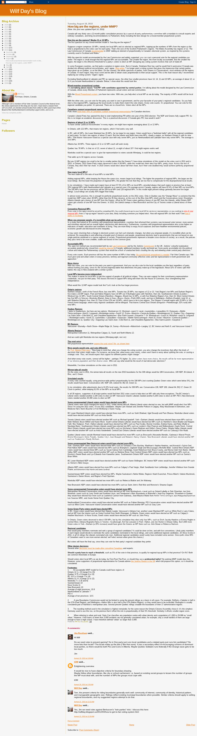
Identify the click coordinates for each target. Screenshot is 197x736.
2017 (6, 45)
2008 (6, 83)
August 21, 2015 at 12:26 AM (84, 716)
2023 (6, 32)
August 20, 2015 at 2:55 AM (83, 684)
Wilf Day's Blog (28, 11)
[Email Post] (90, 621)
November (10, 52)
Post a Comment (73, 721)
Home (131, 725)
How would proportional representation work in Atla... (24, 61)
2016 (6, 48)
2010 (6, 78)
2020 (6, 39)
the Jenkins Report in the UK (143, 561)
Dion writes (120, 68)
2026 (6, 25)
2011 (6, 76)
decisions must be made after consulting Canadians (101, 548)
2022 (6, 34)
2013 (6, 72)
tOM (76, 662)
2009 (6, 81)
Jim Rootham (80, 633)
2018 (6, 43)
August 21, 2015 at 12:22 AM (84, 702)
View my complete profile (11, 113)
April (8, 67)
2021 (6, 36)
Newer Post (72, 725)
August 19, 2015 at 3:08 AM (83, 658)
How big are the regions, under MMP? (19, 63)
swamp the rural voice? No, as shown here (111, 344)
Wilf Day (78, 688)
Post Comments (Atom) (89, 730)
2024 (6, 29)
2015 (6, 50)
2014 (6, 69)
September (10, 56)
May (8, 65)
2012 (6, 74)
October (9, 54)
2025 (6, 27)
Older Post (190, 725)
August (9, 58)
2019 (6, 41)
